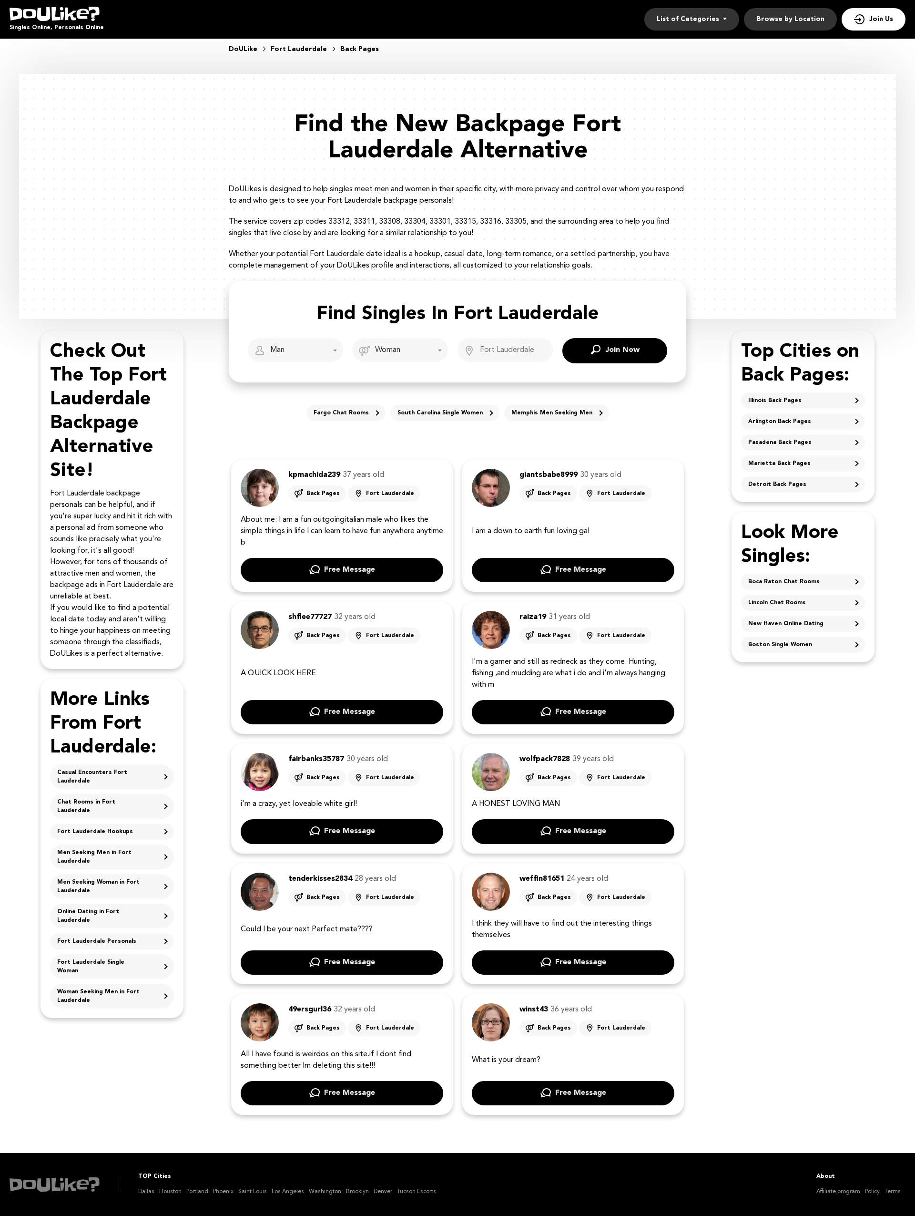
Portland (197, 1192)
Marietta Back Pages (779, 463)
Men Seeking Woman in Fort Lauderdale (98, 886)
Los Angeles (288, 1192)
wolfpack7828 (544, 759)
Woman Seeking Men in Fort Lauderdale (98, 996)
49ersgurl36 (309, 1009)
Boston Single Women (780, 645)
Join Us (881, 19)
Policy (872, 1192)
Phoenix (223, 1192)
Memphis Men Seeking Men (551, 413)
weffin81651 (541, 879)
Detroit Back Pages (777, 484)
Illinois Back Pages (775, 400)
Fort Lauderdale (390, 493)
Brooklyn (357, 1192)
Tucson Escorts (416, 1192)
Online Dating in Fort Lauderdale (88, 916)
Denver (383, 1192)
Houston (170, 1192)
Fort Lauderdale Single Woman (90, 966)
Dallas (146, 1192)
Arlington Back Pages (779, 421)
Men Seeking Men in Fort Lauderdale (94, 857)
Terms (892, 1192)
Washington (325, 1192)
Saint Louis (252, 1192)
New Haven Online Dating (786, 624)
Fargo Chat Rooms (341, 413)
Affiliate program (838, 1192)
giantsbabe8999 (548, 475)
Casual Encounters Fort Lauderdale (92, 777)
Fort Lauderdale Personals (96, 941)
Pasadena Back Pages (780, 442)
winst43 (533, 1009)
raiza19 (532, 617)
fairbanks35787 (316, 759)
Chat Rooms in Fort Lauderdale (86, 806)
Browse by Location (790, 19)
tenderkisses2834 (320, 879)
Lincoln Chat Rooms (777, 603)
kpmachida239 (314, 475)
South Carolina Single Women (440, 413)
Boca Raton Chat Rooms (784, 582)
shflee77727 (310, 617)
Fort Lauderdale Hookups (95, 832)
